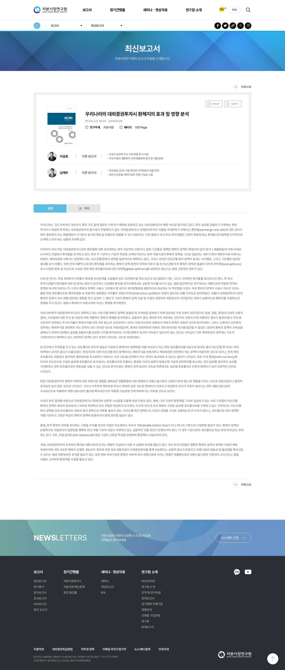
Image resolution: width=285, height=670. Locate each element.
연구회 (145, 621)
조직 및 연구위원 (151, 592)
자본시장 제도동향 (74, 587)
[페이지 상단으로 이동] (272, 658)
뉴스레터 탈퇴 (142, 649)
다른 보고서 (89, 156)
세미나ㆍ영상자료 (155, 10)
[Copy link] (233, 25)
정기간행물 (117, 10)
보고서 (87, 10)
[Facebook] (217, 25)
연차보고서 (148, 598)
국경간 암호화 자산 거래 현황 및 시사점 (128, 154)
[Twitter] (225, 25)
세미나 (105, 581)
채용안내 (147, 609)
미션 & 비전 (148, 581)
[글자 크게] (248, 25)
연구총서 (39, 587)
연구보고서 (40, 592)
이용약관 (39, 649)
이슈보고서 (40, 604)
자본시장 (108, 127)
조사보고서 (40, 598)
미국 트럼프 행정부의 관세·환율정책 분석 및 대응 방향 (136, 158)
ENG (234, 9)
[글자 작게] (240, 25)
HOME (37, 25)
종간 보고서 (40, 609)
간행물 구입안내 (151, 615)
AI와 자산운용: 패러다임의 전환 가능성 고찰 (131, 174)
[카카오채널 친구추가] (222, 10)
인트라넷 (164, 649)
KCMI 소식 (148, 627)
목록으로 (246, 87)
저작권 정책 (87, 649)
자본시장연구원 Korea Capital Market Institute (50, 9)
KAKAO (237, 572)
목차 (87, 208)
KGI (103, 592)
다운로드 (233, 104)
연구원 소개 (194, 10)
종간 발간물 (70, 592)
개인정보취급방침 (62, 649)
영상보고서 (107, 587)
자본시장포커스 (72, 581)
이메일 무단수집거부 (114, 649)
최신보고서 (97, 25)
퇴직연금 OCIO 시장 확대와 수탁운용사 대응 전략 (134, 170)
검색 (248, 10)
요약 (50, 208)
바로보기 (213, 104)
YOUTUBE (248, 572)
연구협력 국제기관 (152, 604)
